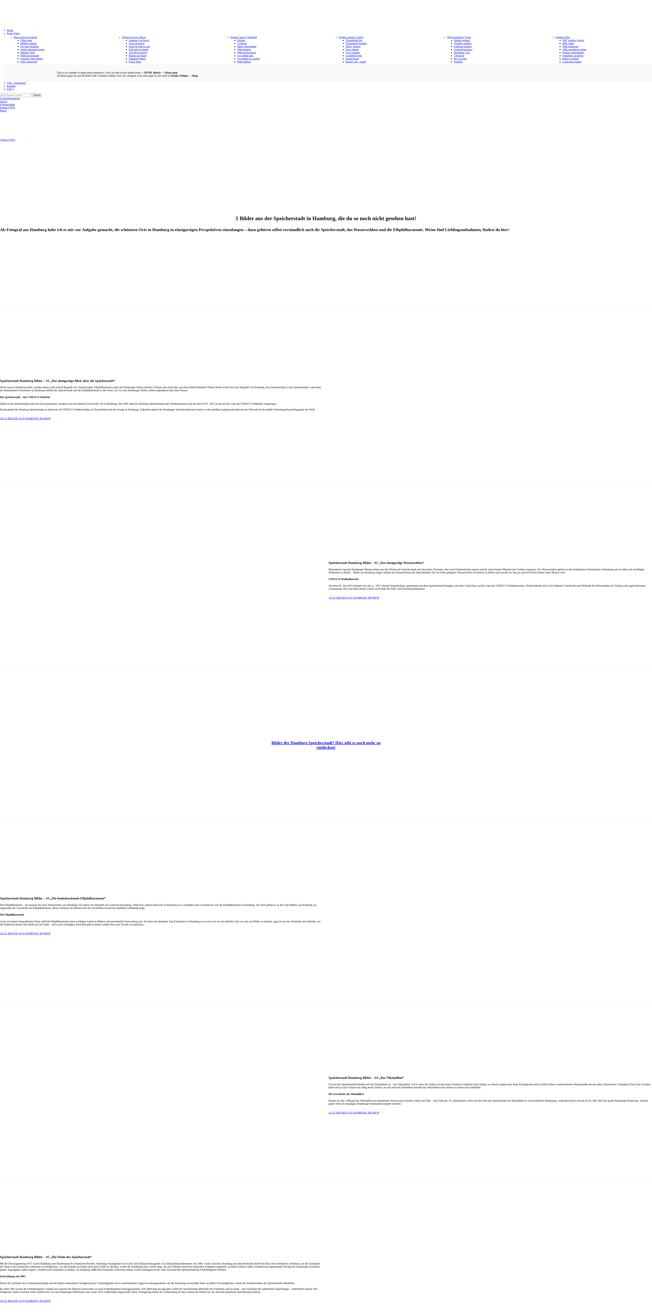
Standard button (137, 58)
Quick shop (135, 61)
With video (568, 43)
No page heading (29, 46)
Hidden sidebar (28, 43)
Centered (242, 43)
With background (29, 55)
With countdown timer (574, 49)
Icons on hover (137, 43)
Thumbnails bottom (356, 43)
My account (460, 58)
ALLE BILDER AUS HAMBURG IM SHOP (25, 418)
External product (463, 46)
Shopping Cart (461, 52)
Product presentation (573, 52)
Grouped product (463, 49)
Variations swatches (572, 55)
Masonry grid (27, 52)
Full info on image (138, 49)
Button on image (138, 55)
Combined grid (354, 55)
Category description (31, 58)
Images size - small (356, 61)
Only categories (28, 61)
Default (241, 40)
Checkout (459, 55)
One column (352, 49)
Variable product (463, 43)
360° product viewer (573, 40)
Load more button (572, 61)
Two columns (353, 52)
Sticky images (353, 46)
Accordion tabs (245, 55)
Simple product (462, 40)
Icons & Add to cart (139, 46)
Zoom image (352, 58)
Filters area (26, 40)
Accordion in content (248, 58)
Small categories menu (32, 49)
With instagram (570, 46)
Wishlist (458, 61)
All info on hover (138, 52)
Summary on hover (139, 40)
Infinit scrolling (570, 58)
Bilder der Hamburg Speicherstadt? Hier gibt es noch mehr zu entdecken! (326, 745)
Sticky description (246, 46)
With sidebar (244, 61)
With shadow (244, 49)
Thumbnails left (354, 40)
